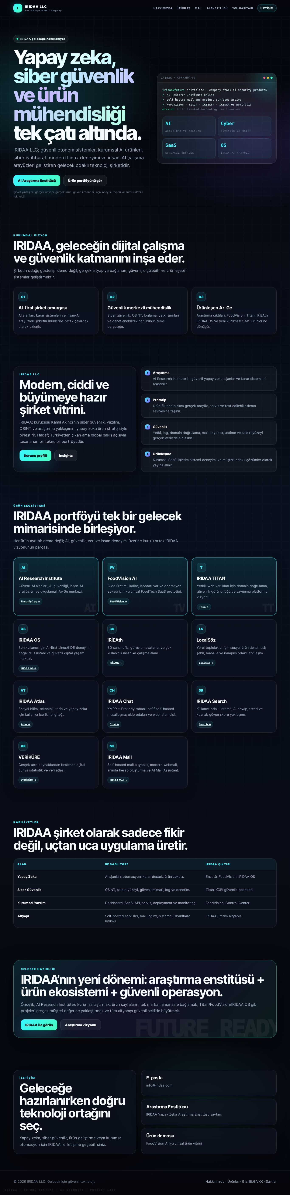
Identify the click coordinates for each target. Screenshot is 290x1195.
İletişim (266, 8)
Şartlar (271, 1181)
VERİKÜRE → (28, 780)
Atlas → (25, 724)
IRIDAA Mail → (118, 780)
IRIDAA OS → (29, 668)
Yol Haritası (242, 8)
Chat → (114, 724)
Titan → (204, 607)
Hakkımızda (162, 8)
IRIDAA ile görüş (39, 1025)
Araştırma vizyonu (80, 1025)
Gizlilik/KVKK (252, 1181)
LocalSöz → (206, 662)
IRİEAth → (116, 662)
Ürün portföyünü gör (85, 180)
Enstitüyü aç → (30, 601)
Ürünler (184, 8)
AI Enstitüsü (217, 8)
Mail (198, 8)
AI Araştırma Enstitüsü (37, 180)
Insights (66, 455)
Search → (205, 724)
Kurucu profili (35, 455)
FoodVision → (118, 601)
